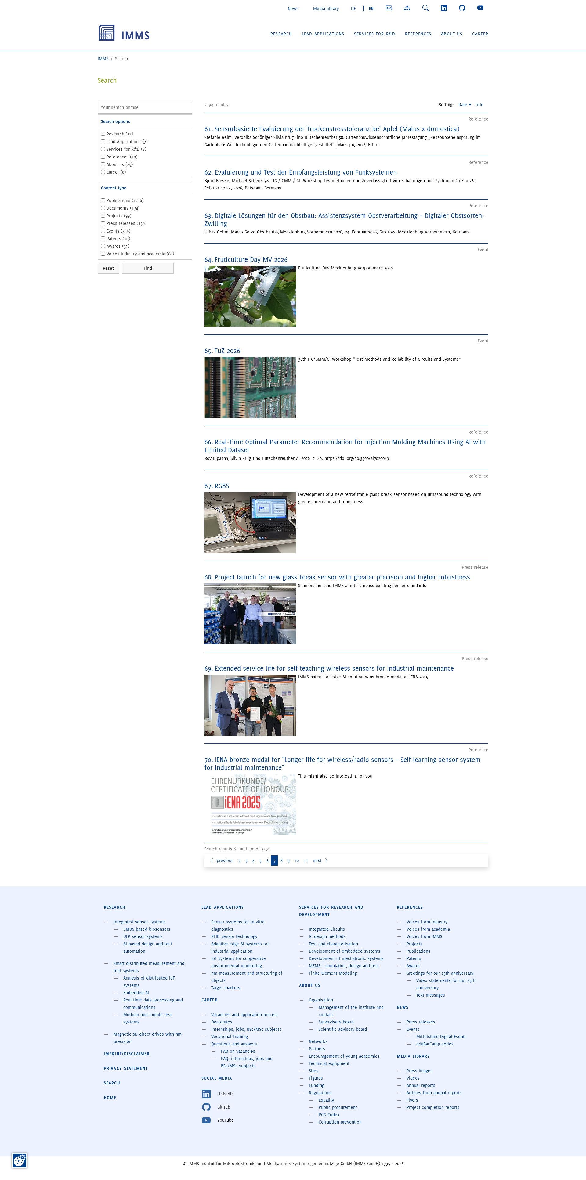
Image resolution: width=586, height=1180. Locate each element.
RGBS (222, 486)
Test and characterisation (333, 944)
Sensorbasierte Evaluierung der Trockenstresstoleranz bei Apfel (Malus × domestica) (337, 129)
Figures (316, 1078)
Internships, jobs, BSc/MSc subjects (246, 1029)
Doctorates (221, 1022)
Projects (414, 944)
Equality (326, 1100)
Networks (318, 1041)
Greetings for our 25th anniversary (440, 973)
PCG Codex (329, 1114)
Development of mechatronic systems (346, 958)
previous (225, 860)
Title (479, 104)
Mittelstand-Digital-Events (441, 1036)
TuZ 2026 (227, 351)
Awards (414, 966)
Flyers (412, 1100)
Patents (414, 958)
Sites (313, 1071)
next (317, 860)
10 (297, 860)
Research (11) (120, 134)
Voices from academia (428, 929)
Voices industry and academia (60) (140, 253)
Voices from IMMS (424, 936)
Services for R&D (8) (126, 149)
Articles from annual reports (434, 1092)
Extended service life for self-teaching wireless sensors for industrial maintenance (334, 668)
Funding (316, 1085)
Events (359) (118, 231)
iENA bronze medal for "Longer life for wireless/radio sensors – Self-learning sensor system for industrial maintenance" (342, 764)
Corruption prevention (340, 1122)
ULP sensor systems (143, 936)
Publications (418, 951)
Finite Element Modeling (333, 973)
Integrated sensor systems (140, 922)
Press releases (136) (126, 223)
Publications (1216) (125, 200)
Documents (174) (123, 208)
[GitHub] (463, 7)
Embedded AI (136, 992)
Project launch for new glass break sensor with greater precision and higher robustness (342, 577)
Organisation (321, 1000)
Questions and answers (234, 1044)
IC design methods (327, 936)
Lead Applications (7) (127, 141)
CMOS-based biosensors (146, 929)
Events (413, 1029)
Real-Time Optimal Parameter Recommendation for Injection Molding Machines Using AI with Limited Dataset (345, 446)
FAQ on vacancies (238, 1051)
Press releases (421, 1022)
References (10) (122, 156)
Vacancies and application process (245, 1014)
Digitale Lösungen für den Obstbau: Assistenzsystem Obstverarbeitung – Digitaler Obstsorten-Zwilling (344, 219)
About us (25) (120, 164)
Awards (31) (118, 246)
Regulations (320, 1092)
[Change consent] (19, 1160)
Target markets (225, 988)
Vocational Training (229, 1036)
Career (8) (116, 172)
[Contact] (390, 7)
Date (462, 104)
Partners (317, 1049)
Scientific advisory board (343, 1029)
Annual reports (421, 1085)
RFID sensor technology (234, 936)
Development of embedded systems (344, 951)
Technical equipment (329, 1063)
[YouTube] (481, 7)
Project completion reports (433, 1107)
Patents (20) (118, 238)
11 (306, 860)
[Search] (426, 7)
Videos (413, 1078)
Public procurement (338, 1107)
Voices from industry (427, 922)
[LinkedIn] (445, 7)
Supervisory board (336, 1022)
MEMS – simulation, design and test (344, 966)
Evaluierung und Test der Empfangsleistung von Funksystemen (306, 172)
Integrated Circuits (327, 929)
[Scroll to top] (572, 1166)
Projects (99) (119, 215)
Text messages (430, 995)
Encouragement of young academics (344, 1056)
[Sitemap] (408, 7)
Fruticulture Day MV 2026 (251, 259)
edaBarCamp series (435, 1044)
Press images (419, 1071)
